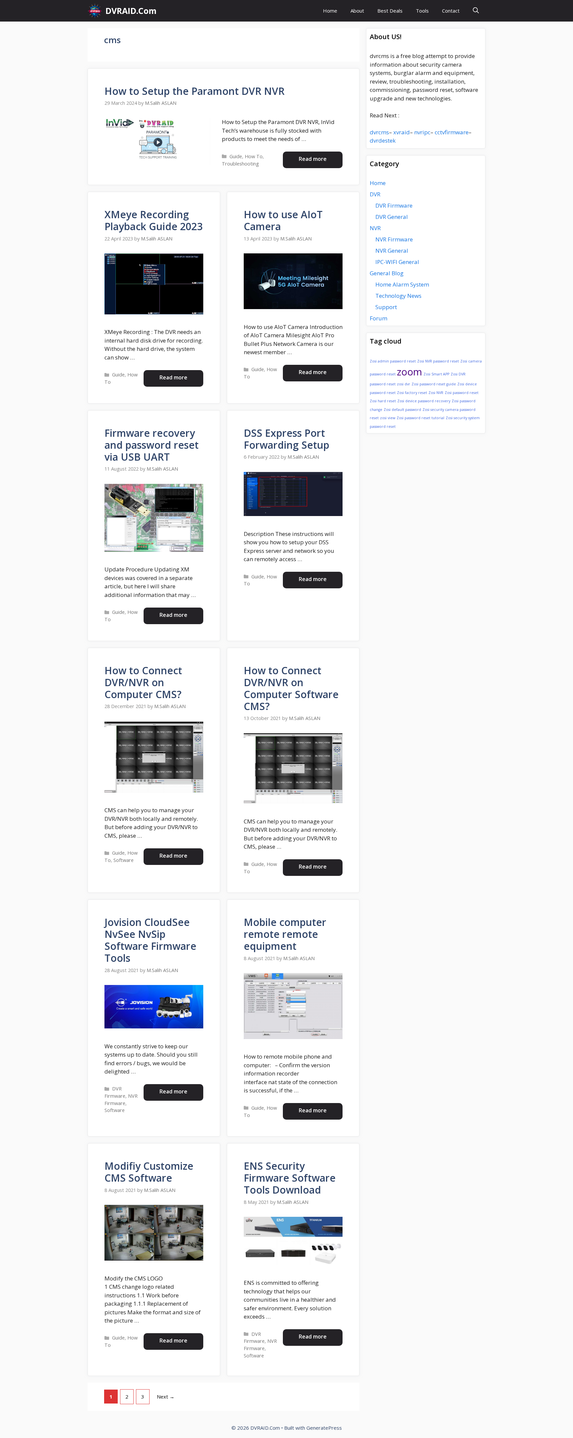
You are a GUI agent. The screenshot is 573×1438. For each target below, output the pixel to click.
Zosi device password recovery (423, 401)
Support (386, 307)
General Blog (387, 273)
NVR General (391, 250)
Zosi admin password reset (393, 361)
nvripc (422, 132)
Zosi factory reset (412, 392)
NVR (375, 228)
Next (165, 1396)
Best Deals (390, 10)
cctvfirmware (452, 132)
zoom (409, 371)
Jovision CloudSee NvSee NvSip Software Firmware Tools (150, 940)
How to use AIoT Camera (283, 220)
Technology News (398, 295)
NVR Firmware (394, 239)
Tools (422, 10)
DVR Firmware (394, 205)
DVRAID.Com (131, 10)
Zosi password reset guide (434, 384)
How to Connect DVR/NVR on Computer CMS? (143, 682)
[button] (475, 11)
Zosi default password (402, 409)
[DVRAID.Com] (95, 11)
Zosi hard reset (383, 401)
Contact (451, 10)
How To (254, 156)
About (357, 10)
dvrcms (379, 132)
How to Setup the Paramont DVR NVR (194, 91)
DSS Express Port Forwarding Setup (286, 439)
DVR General (391, 217)
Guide (235, 156)
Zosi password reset (461, 392)
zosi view (387, 418)
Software (123, 860)
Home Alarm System (402, 284)
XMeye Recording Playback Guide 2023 (153, 220)
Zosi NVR (435, 392)
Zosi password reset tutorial (420, 418)
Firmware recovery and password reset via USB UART (151, 445)
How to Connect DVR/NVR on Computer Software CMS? (291, 688)
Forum (378, 318)
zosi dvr (403, 384)
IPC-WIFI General (397, 262)
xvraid (401, 132)
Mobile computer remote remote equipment (285, 934)
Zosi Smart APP (436, 374)
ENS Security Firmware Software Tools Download (290, 1178)
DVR (375, 194)
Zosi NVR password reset (438, 361)
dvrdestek (383, 140)
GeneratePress (324, 1427)
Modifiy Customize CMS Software (148, 1172)
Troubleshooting (240, 164)
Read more (313, 159)
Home (330, 10)
